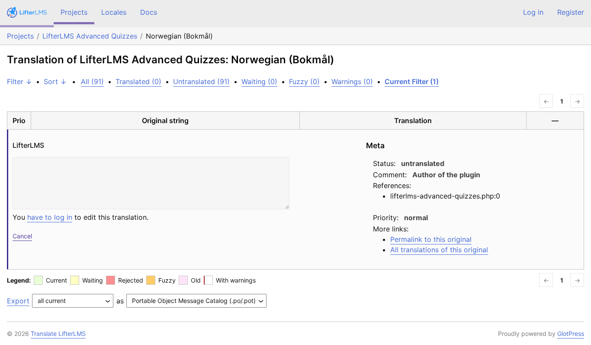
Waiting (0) (259, 81)
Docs (148, 12)
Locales (113, 12)
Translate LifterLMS (58, 333)
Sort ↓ (55, 81)
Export (18, 300)
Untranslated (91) (201, 81)
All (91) (92, 81)
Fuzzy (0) (304, 81)
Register (570, 12)
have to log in (49, 217)
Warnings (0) (352, 81)
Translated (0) (138, 81)
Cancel (22, 236)
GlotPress (570, 333)
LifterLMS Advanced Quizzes (89, 36)
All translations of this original (439, 249)
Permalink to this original (431, 239)
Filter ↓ (19, 81)
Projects (74, 12)
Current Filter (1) (412, 81)
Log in (533, 12)
